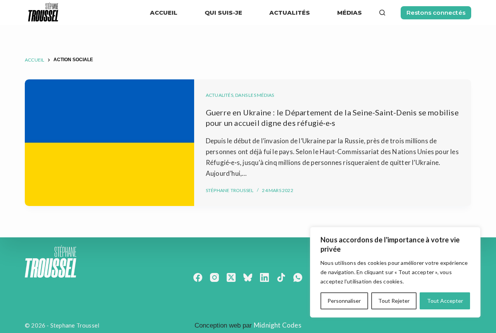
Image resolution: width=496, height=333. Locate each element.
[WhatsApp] (297, 277)
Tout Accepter (445, 300)
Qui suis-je (223, 12)
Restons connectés (435, 12)
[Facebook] (197, 277)
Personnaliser (344, 300)
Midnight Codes (277, 325)
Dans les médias (254, 95)
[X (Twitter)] (231, 277)
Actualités (219, 95)
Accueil (163, 12)
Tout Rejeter (394, 300)
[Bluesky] (247, 277)
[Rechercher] (382, 12)
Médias (349, 12)
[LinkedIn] (264, 277)
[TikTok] (281, 277)
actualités (289, 12)
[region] (395, 272)
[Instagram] (214, 277)
